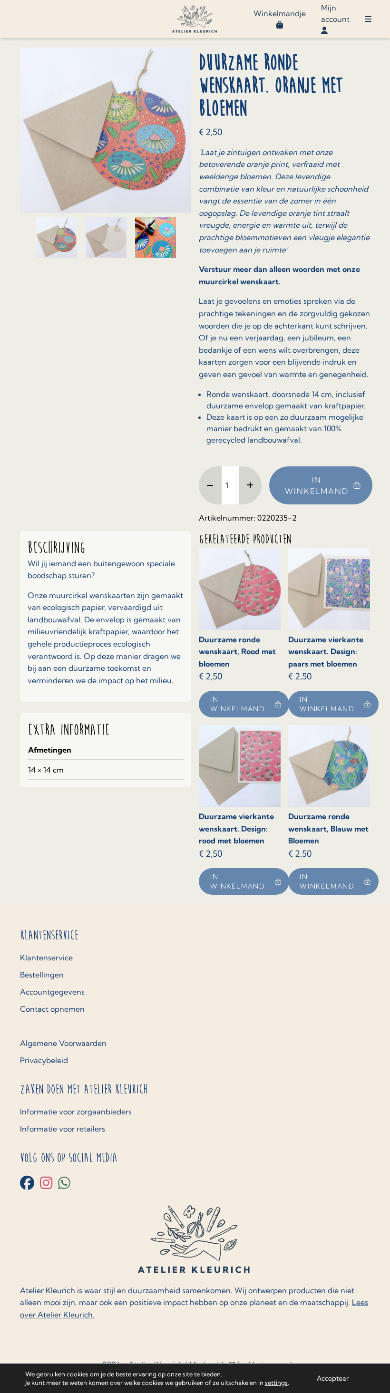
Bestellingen (42, 974)
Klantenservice (46, 957)
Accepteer (333, 1378)
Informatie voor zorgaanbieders (76, 1111)
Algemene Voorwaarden (63, 1043)
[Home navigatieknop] (195, 19)
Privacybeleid (44, 1060)
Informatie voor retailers (62, 1128)
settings (276, 1382)
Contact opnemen (52, 1009)
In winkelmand (316, 485)
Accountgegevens (52, 991)
